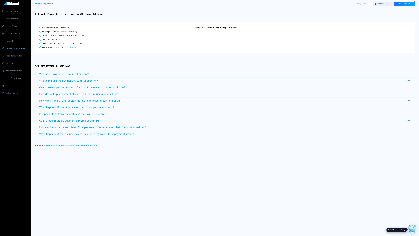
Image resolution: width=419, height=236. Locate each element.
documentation (70, 47)
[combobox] (383, 4)
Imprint (60, 145)
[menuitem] (383, 4)
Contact (95, 145)
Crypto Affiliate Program (84, 145)
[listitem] (15, 11)
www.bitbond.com (51, 145)
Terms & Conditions (69, 145)
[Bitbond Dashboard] (15, 4)
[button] (224, 74)
